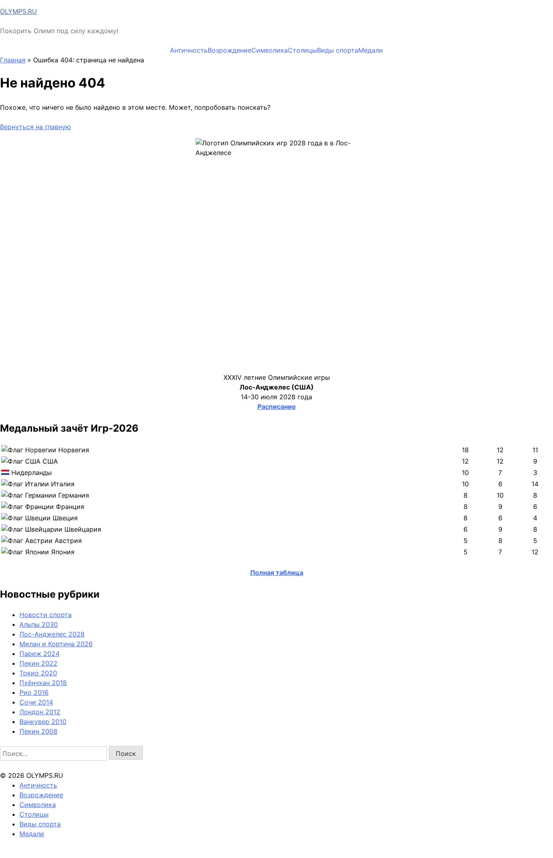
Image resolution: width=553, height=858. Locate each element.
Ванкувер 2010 (42, 721)
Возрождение (229, 50)
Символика (269, 50)
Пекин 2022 (38, 663)
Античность (189, 50)
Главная (13, 60)
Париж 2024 (39, 653)
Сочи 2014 (36, 702)
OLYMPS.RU (18, 11)
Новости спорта (45, 615)
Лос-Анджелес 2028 (52, 634)
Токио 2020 (38, 673)
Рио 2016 (34, 692)
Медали (370, 50)
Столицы (302, 50)
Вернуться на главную (35, 127)
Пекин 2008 (38, 731)
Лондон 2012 (39, 712)
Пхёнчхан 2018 (43, 683)
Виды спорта (337, 50)
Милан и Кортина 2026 (56, 644)
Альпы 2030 (38, 624)
